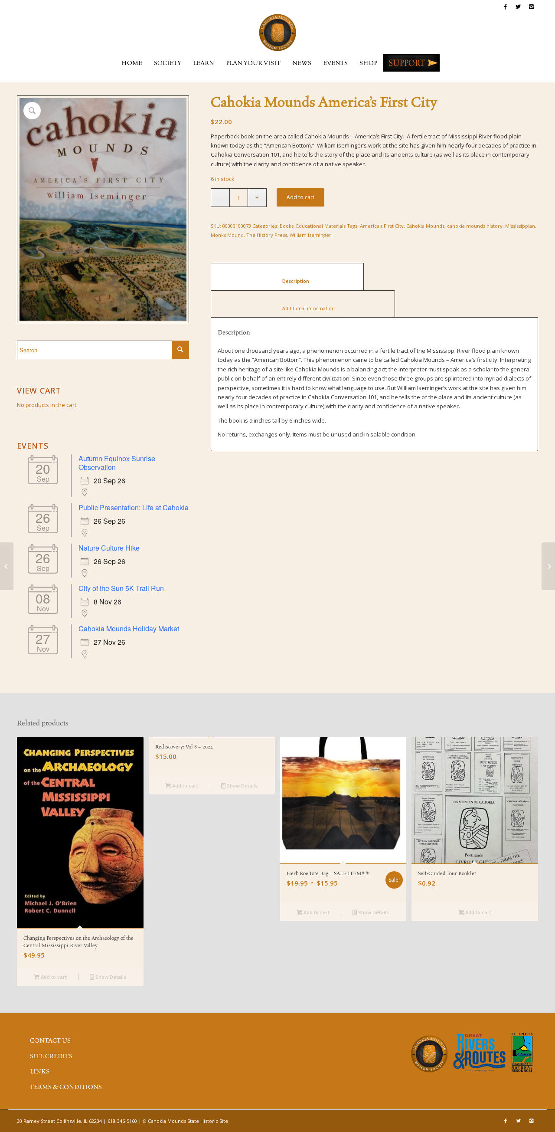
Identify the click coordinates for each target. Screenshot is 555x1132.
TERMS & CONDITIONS (66, 1087)
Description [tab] (287, 281)
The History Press (266, 235)
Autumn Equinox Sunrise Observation (116, 462)
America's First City (382, 226)
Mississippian (520, 226)
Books (287, 226)
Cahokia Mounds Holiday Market (128, 628)
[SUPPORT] (411, 63)
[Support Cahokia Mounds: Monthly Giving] (6, 566)
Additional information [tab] (303, 308)
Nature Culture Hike (109, 548)
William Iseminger (310, 235)
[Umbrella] (548, 566)
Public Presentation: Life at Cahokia (133, 507)
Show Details (110, 977)
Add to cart (300, 197)
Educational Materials (321, 226)
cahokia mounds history (475, 226)
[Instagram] (531, 6)
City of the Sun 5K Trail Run (121, 588)
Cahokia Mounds (425, 226)
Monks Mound (227, 235)
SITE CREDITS (51, 1056)
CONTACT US (50, 1040)
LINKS (39, 1071)
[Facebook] (505, 6)
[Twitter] (518, 6)
